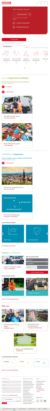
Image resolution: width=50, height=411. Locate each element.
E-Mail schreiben (10, 92)
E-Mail (38, 391)
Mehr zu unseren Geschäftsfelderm (10, 370)
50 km (39, 267)
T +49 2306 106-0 (39, 388)
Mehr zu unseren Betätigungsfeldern (10, 299)
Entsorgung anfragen (22, 14)
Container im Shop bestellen (23, 23)
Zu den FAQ (8, 86)
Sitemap (39, 408)
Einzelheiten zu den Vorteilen (9, 246)
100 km (45, 267)
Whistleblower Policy (32, 408)
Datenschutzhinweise (13, 395)
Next (47, 233)
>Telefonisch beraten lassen (22, 27)
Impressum (15, 408)
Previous (2, 233)
